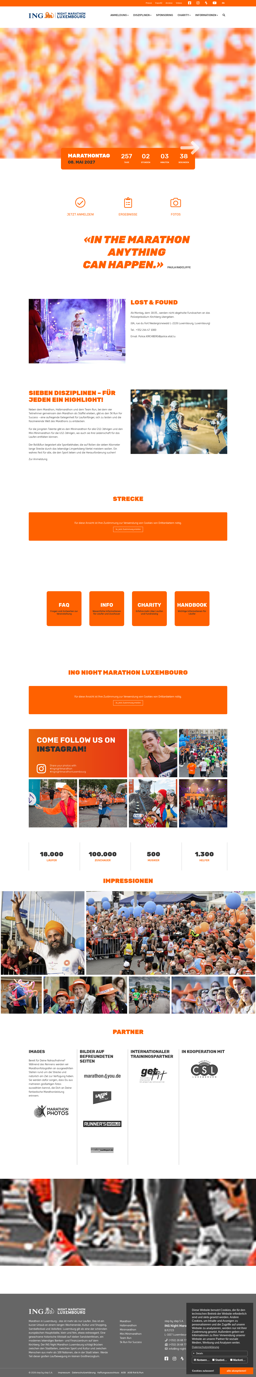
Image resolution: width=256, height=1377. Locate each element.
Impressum (64, 1372)
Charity (183, 15)
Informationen (205, 15)
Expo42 (158, 3)
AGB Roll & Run (135, 1372)
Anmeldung (118, 15)
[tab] (219, 1353)
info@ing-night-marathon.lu (185, 1348)
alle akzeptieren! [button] (236, 1370)
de (223, 3)
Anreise (169, 3)
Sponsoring (164, 15)
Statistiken (222, 1360)
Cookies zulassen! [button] (203, 1370)
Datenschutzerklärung (205, 1347)
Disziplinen (141, 15)
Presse (149, 3)
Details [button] (199, 1353)
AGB (123, 1372)
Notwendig (203, 1360)
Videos (179, 3)
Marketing (239, 1360)
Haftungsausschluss (108, 1372)
